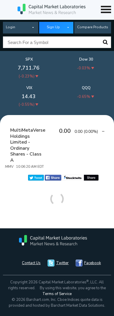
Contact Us (31, 263)
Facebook (92, 263)
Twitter (62, 263)
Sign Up (53, 27)
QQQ (86, 88)
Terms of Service (57, 293)
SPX (29, 59)
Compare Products (92, 27)
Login (10, 27)
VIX (29, 88)
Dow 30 (86, 59)
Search (105, 42)
